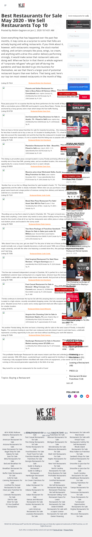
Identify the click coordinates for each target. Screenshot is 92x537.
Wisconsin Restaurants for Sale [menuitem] (80, 515)
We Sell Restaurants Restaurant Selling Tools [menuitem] (57, 493)
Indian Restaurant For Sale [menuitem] (34, 486)
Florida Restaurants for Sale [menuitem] (35, 448)
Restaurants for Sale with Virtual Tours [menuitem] (80, 438)
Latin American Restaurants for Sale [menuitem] (35, 510)
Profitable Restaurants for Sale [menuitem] (57, 476)
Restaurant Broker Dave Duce (41, 111)
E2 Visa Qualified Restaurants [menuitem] (12, 505)
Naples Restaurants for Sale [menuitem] (57, 460)
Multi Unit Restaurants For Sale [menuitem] (57, 455)
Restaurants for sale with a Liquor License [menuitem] (57, 510)
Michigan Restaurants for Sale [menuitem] (57, 443)
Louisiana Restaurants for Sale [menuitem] (34, 515)
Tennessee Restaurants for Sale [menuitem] (79, 493)
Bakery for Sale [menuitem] (12, 454)
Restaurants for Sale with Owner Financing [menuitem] (57, 515)
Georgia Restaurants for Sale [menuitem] (34, 462)
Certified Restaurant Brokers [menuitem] (57, 481)
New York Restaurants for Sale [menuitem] (57, 464)
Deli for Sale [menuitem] (12, 499)
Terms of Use (57, 530)
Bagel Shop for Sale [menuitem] (12, 451)
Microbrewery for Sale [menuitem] (57, 447)
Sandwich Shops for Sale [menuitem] (79, 456)
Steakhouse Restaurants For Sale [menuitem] (79, 479)
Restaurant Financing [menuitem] (57, 490)
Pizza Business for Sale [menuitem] (57, 473)
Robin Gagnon (19, 30)
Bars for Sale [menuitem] (12, 456)
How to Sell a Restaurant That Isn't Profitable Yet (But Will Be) (77, 320)
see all (69, 383)
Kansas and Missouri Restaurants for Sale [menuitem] (35, 500)
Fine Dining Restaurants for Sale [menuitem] (34, 443)
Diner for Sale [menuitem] (12, 502)
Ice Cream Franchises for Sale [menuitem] (34, 481)
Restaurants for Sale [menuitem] (57, 502)
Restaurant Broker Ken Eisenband (40, 83)
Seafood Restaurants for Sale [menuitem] (79, 460)
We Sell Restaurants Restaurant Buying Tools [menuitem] (57, 486)
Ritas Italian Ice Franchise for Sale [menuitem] (80, 452)
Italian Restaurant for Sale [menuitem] (34, 496)
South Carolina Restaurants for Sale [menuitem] (80, 474)
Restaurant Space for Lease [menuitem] (57, 498)
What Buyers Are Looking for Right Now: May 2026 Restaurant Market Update (78, 248)
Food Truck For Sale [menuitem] (35, 454)
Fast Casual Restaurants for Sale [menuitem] (34, 438)
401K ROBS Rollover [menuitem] (12, 432)
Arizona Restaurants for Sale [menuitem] (12, 445)
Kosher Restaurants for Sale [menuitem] (35, 505)
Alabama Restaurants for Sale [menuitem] (12, 436)
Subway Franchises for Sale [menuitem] (79, 484)
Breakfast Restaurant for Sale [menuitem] (12, 469)
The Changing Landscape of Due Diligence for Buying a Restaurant (77, 284)
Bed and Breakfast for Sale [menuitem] (12, 464)
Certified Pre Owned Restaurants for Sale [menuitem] (12, 486)
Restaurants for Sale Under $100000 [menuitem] (57, 505)
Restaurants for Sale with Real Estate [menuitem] (80, 433)
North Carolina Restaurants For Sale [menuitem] (57, 469)
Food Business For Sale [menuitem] (35, 451)
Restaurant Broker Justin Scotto (40, 195)
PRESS (73, 370)
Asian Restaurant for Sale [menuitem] (12, 449)
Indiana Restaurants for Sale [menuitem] (35, 491)
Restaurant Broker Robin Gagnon (40, 224)
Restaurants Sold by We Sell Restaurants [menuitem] (79, 443)
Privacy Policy (68, 530)
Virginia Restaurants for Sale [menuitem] (79, 510)
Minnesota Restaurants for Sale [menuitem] (57, 450)
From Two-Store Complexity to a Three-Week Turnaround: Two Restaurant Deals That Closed (78, 176)
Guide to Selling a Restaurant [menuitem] (35, 472)
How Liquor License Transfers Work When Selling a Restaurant (75, 213)
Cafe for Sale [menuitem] (12, 478)
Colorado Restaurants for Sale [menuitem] (12, 496)
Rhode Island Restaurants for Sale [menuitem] (80, 448)
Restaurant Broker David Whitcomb (39, 309)
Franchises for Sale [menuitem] (34, 459)
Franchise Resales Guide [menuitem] (34, 456)
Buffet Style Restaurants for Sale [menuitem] (12, 474)
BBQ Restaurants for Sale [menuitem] (12, 460)
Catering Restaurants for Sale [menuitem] (12, 481)
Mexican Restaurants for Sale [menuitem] (57, 438)
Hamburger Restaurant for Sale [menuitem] (35, 476)
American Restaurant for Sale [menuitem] (12, 440)
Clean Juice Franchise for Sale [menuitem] (12, 491)
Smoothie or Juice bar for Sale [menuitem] (79, 464)
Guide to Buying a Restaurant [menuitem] (35, 467)
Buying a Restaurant (19, 377)
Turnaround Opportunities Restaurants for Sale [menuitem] (80, 504)
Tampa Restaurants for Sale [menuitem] (79, 488)
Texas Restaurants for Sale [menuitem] (79, 498)
